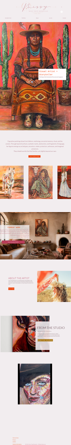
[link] (62, 7)
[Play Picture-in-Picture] (48, 403)
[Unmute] (21, 403)
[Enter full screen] (50, 403)
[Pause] (19, 403)
